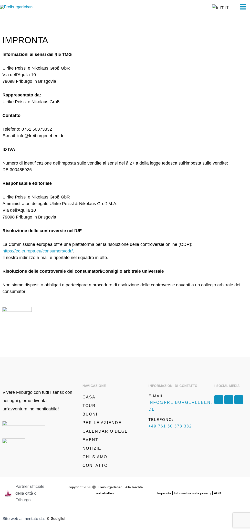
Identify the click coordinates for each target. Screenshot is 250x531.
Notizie (92, 448)
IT (226, 8)
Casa (89, 397)
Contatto (95, 465)
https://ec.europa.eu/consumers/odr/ (37, 251)
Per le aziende (102, 423)
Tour (89, 406)
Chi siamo (95, 457)
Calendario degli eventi (106, 435)
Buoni (90, 414)
